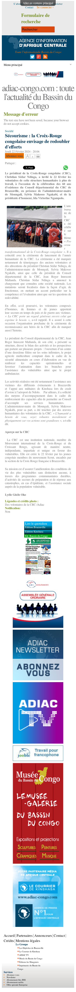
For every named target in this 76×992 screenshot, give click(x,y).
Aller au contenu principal (38, 3)
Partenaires (24, 935)
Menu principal (13, 65)
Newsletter (11, 977)
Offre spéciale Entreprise (17, 984)
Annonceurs (43, 935)
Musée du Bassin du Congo (30, 958)
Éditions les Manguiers (29, 962)
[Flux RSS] (44, 58)
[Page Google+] (38, 58)
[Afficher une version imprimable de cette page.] (38, 156)
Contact (59, 935)
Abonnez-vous (13, 974)
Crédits (9, 940)
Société (9, 131)
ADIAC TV (24, 955)
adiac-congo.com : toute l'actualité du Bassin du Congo (38, 96)
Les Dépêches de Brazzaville (31, 948)
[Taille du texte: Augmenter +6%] (27, 156)
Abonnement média (15, 982)
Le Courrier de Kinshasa (29, 951)
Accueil (9, 935)
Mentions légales (28, 940)
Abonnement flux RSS (16, 979)
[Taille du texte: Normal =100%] (32, 156)
